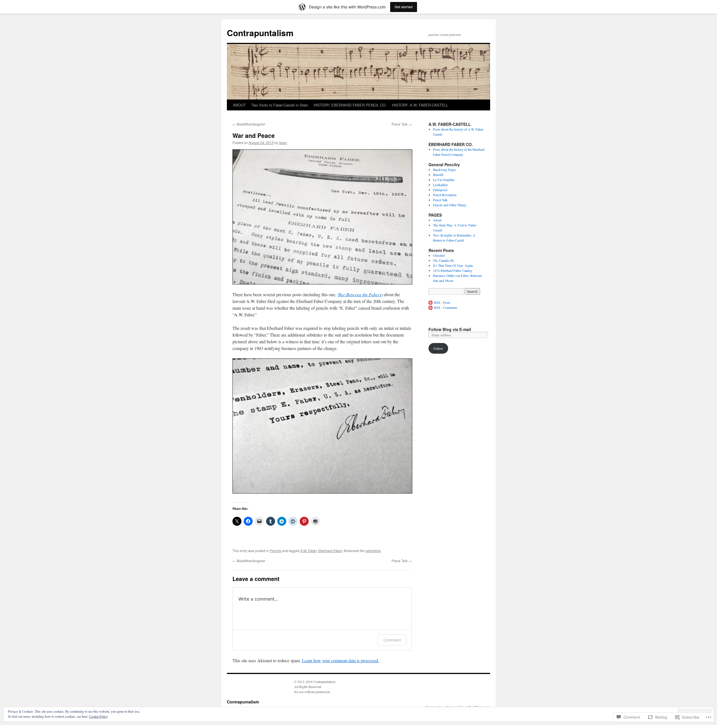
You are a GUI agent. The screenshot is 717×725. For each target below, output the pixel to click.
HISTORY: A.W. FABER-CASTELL (420, 105)
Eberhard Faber (330, 550)
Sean (283, 142)
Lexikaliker (440, 184)
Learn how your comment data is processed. (340, 660)
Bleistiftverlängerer (248, 124)
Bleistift (438, 174)
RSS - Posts (442, 302)
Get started (404, 7)
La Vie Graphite (443, 179)
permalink (373, 550)
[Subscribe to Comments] (431, 307)
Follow (438, 348)
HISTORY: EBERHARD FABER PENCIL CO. (350, 105)
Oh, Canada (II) (443, 260)
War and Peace (253, 135)
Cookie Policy (98, 716)
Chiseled (438, 255)
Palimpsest (440, 189)
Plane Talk (402, 124)
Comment (392, 640)
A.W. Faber (308, 550)
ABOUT (239, 105)
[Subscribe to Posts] (431, 302)
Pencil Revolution (445, 195)
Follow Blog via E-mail (450, 329)
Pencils (275, 550)
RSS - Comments (445, 307)
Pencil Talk (440, 200)
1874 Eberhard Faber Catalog (452, 270)
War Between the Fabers (359, 294)
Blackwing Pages (444, 169)
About (437, 220)
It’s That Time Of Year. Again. (453, 265)
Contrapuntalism (260, 33)
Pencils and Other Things (450, 205)
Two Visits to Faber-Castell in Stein (279, 105)
